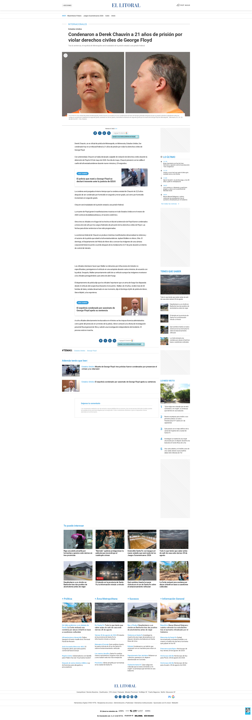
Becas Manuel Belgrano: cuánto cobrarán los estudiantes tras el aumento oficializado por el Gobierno (175, 197)
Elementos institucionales (143, 703)
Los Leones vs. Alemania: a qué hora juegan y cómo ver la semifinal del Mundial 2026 (175, 188)
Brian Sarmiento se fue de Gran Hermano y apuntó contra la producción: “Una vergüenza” (176, 164)
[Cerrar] (137, 137)
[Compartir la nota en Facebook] (95, 133)
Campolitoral (81, 692)
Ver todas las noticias (169, 204)
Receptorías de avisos (105, 703)
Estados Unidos (79, 351)
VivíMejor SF (143, 692)
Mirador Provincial (131, 692)
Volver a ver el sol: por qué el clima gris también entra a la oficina (175, 172)
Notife (163, 692)
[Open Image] (66, 55)
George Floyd (92, 351)
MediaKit (175, 703)
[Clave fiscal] (247, 714)
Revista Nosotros (92, 692)
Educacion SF (170, 692)
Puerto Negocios (154, 692)
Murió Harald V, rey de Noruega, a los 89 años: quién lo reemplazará (176, 179)
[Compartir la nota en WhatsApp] (104, 133)
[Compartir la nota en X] (99, 133)
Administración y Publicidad (123, 703)
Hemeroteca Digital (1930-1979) (85, 703)
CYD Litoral (113, 692)
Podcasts (121, 692)
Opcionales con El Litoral (162, 703)
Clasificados (103, 692)
